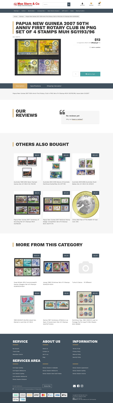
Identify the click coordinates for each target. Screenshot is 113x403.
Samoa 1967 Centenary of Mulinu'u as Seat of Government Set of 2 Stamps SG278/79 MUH (55, 322)
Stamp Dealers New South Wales (52, 373)
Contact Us (46, 351)
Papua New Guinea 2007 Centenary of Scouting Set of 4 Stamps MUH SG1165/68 (26, 221)
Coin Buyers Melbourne (19, 370)
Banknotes (31, 11)
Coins (23, 11)
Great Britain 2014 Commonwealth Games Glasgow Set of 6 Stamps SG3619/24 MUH (25, 284)
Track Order (16, 351)
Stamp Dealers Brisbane (20, 379)
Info (99, 42)
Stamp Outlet (80, 11)
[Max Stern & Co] (26, 4)
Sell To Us (45, 354)
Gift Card (65, 11)
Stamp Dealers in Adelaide (50, 368)
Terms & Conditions (29, 389)
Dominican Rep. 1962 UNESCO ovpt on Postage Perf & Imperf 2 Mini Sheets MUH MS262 (85, 322)
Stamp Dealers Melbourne (50, 370)
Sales (72, 11)
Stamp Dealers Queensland (80, 368)
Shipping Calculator (54, 86)
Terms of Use (76, 348)
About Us (45, 348)
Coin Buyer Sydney (18, 368)
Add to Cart (91, 74)
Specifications (35, 86)
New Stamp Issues (53, 11)
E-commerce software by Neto (79, 396)
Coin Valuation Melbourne (20, 376)
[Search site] (68, 4)
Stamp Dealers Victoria (79, 373)
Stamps (16, 11)
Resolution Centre (18, 354)
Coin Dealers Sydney (18, 373)
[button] (95, 47)
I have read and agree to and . (28, 389)
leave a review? (77, 119)
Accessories (41, 11)
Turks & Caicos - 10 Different (81, 282)
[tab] (20, 86)
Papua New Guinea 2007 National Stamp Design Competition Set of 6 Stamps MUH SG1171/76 (56, 221)
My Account (16, 348)
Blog (44, 357)
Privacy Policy (76, 351)
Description (20, 86)
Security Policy (77, 357)
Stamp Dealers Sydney (79, 370)
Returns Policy (77, 354)
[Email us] (74, 386)
